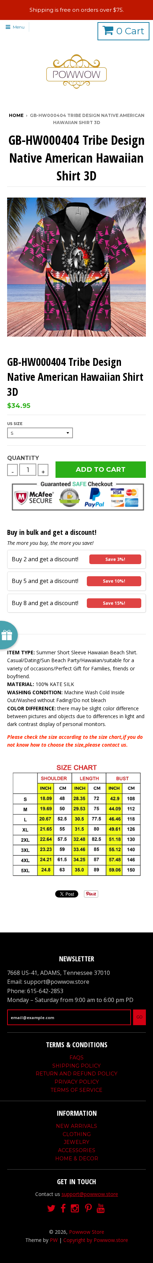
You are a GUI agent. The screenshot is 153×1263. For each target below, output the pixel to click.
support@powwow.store (90, 1194)
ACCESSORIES (76, 1150)
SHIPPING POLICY (76, 1066)
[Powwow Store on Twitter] (51, 1208)
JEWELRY (76, 1142)
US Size (14, 423)
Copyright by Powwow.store (95, 1240)
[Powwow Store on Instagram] (75, 1208)
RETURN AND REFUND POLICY (76, 1073)
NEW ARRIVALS (76, 1126)
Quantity (23, 458)
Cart (130, 31)
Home (16, 115)
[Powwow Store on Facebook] (63, 1208)
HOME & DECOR (76, 1158)
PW (54, 1240)
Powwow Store (86, 1231)
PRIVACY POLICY (76, 1082)
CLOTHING (77, 1134)
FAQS (76, 1057)
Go (139, 1016)
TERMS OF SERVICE (76, 1090)
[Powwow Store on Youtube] (101, 1208)
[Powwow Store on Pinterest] (88, 1208)
